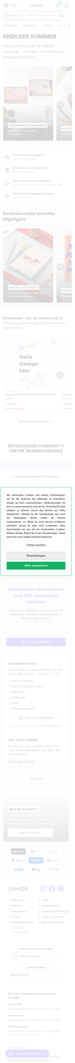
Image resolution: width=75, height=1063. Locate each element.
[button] (36, 545)
